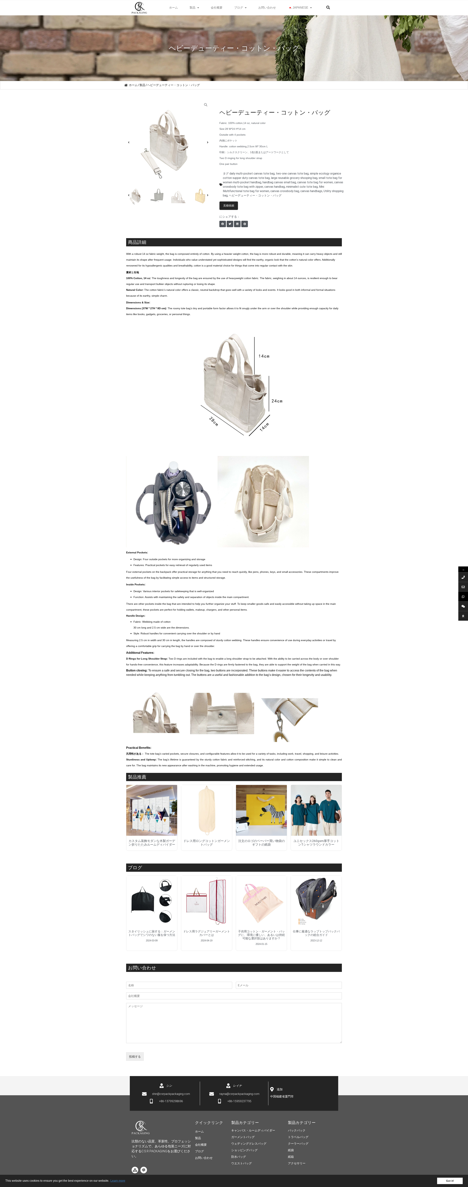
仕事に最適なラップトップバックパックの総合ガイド (316, 933)
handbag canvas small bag (279, 182)
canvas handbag (274, 186)
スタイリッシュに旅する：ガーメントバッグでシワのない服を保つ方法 (151, 933)
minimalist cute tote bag (302, 186)
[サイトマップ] (135, 1170)
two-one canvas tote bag (292, 173)
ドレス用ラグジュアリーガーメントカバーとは (206, 933)
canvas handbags (311, 191)
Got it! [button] (450, 1180)
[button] (128, 142)
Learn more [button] (117, 1180)
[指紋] (143, 1170)
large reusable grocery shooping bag (294, 178)
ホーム (173, 7)
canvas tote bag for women (315, 182)
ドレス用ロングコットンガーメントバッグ (206, 842)
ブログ (238, 7)
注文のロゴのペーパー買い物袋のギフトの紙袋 (261, 842)
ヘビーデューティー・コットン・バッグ (255, 195)
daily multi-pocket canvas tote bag (252, 173)
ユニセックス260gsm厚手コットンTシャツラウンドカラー (316, 842)
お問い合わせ (267, 7)
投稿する (135, 1056)
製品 (192, 7)
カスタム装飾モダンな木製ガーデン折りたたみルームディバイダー (152, 842)
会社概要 (216, 7)
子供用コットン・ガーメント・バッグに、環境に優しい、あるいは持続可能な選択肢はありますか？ (261, 935)
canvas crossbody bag (284, 191)
